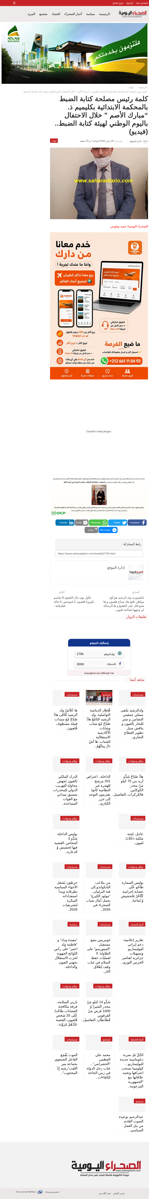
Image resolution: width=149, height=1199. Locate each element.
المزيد (31, 14)
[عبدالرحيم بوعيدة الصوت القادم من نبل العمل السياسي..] (132, 1104)
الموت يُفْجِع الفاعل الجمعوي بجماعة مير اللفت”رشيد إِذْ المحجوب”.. (66, 1064)
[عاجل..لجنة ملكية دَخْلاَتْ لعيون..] (132, 821)
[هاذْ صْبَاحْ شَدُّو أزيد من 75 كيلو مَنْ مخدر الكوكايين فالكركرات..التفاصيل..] (132, 764)
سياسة (90, 14)
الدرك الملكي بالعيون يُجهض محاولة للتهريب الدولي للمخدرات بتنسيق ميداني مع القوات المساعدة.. (65, 790)
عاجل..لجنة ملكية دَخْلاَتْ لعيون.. (134, 838)
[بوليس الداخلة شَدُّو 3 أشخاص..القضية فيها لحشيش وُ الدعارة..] (66, 821)
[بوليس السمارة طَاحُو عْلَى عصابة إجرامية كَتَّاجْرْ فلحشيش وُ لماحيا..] (132, 870)
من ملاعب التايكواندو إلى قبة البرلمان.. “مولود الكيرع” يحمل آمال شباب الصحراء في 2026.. (98, 896)
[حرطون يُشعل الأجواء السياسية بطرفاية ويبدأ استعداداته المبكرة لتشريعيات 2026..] (66, 870)
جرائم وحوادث (135, 760)
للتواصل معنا (142, 2)
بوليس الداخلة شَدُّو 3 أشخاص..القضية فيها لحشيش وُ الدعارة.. (65, 843)
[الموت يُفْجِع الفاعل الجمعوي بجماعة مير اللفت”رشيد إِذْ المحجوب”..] (66, 1042)
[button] (137, 522)
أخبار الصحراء (73, 14)
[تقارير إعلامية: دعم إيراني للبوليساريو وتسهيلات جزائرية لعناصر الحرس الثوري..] (132, 927)
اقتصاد (56, 14)
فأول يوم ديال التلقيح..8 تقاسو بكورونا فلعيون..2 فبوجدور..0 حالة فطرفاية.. (74, 601)
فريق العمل (117, 2)
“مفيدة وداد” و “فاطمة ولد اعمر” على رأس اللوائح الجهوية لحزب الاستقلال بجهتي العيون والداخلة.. (65, 953)
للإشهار (129, 2)
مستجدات (138, 694)
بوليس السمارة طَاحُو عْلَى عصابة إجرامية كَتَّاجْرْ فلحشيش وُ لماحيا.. (132, 891)
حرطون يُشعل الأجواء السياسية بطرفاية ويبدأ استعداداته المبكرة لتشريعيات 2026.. (65, 896)
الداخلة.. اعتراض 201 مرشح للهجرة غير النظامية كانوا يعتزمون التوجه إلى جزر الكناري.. (98, 790)
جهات (54, 140)
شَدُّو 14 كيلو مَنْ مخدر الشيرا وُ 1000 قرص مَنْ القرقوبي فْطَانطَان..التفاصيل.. (95, 1011)
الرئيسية (104, 14)
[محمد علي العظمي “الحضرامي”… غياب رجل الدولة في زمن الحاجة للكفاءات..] (99, 1042)
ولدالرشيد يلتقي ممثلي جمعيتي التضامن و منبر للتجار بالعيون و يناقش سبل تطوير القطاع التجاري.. (132, 723)
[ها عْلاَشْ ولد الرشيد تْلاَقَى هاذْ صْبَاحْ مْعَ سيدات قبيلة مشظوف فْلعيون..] (66, 697)
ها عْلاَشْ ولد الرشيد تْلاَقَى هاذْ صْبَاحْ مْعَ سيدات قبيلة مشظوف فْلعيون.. (65, 719)
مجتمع (43, 14)
